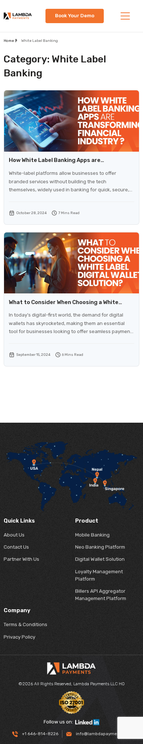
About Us (14, 535)
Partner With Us (21, 559)
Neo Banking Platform (100, 547)
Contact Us (16, 547)
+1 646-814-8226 (39, 733)
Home (9, 41)
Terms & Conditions (25, 624)
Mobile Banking (92, 535)
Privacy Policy (19, 637)
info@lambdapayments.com (104, 733)
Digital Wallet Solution (100, 559)
